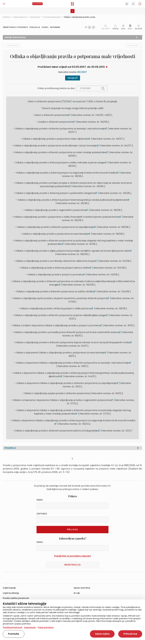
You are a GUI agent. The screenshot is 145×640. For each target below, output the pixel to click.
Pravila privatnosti (12, 627)
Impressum (30, 627)
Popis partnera (46, 627)
